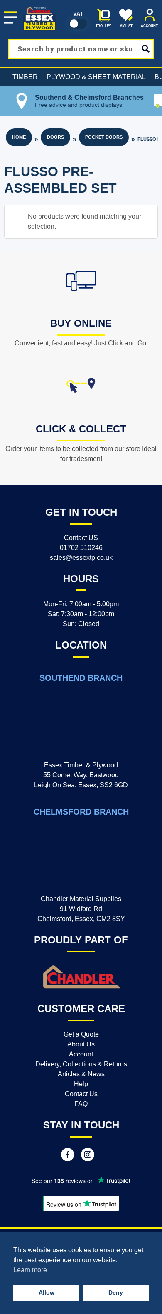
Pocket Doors (104, 137)
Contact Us (81, 1093)
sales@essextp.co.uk (81, 557)
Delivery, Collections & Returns (81, 1064)
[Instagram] (87, 1155)
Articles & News (81, 1074)
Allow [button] (46, 1292)
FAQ (81, 1103)
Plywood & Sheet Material (96, 76)
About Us (81, 1044)
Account (81, 1054)
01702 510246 (81, 547)
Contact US (81, 537)
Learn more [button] (30, 1269)
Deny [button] (115, 1292)
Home (19, 137)
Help (81, 1083)
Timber (25, 76)
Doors (55, 137)
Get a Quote (81, 1034)
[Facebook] (67, 1155)
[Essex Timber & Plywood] (39, 6)
